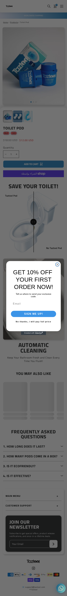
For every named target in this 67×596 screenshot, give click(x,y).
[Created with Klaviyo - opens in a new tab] (33, 333)
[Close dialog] (57, 264)
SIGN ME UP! (33, 314)
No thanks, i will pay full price (33, 322)
